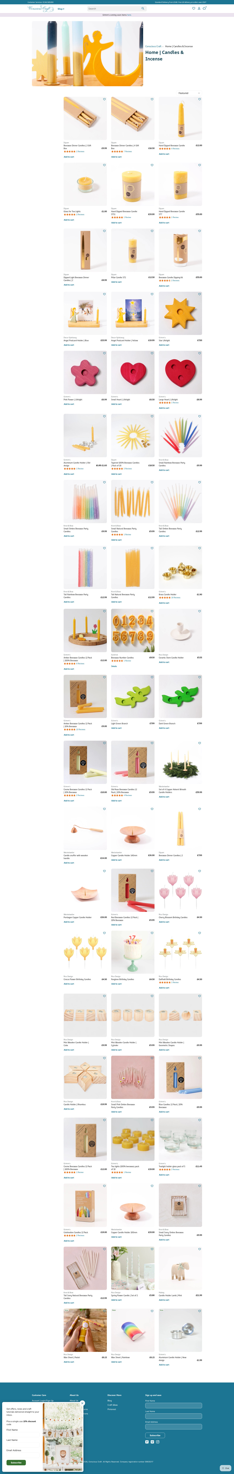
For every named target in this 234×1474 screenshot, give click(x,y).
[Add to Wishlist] (104, 99)
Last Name (150, 1411)
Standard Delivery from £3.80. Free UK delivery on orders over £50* (180, 2)
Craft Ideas (113, 1404)
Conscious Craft (153, 46)
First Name (150, 1401)
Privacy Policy (76, 1417)
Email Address (151, 1422)
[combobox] (117, 8)
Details (114, 666)
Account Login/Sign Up (42, 1400)
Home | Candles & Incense (179, 46)
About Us (74, 1400)
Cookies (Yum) (76, 1422)
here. (129, 15)
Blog (110, 1400)
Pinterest (112, 1409)
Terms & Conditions (79, 1413)
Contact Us (75, 1404)
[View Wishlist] (193, 8)
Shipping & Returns (79, 1409)
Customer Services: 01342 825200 (40, 2)
